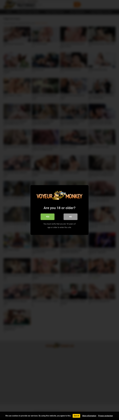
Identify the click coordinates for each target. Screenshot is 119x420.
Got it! (76, 416)
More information (89, 416)
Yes (47, 217)
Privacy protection (105, 416)
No (70, 217)
